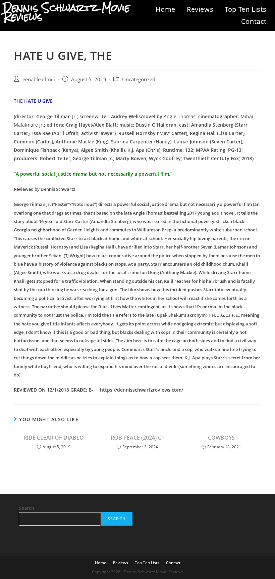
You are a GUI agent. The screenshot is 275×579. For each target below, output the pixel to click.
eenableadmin (38, 79)
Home (165, 9)
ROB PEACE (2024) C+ (137, 437)
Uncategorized (138, 79)
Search (26, 508)
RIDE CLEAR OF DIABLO (53, 437)
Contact (254, 21)
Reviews (200, 9)
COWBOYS (221, 437)
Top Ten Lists (246, 9)
